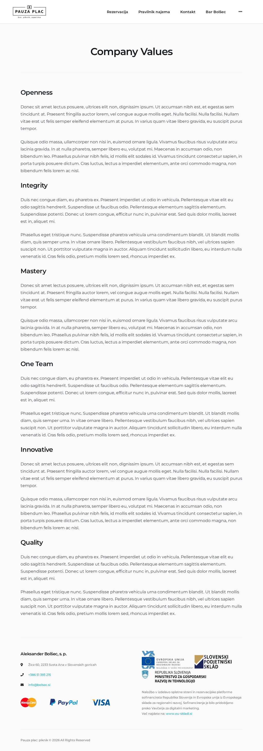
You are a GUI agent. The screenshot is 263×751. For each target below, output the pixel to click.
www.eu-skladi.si (179, 713)
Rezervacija (117, 12)
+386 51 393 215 (39, 675)
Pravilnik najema (154, 12)
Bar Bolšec (216, 12)
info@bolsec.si (39, 685)
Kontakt (187, 12)
